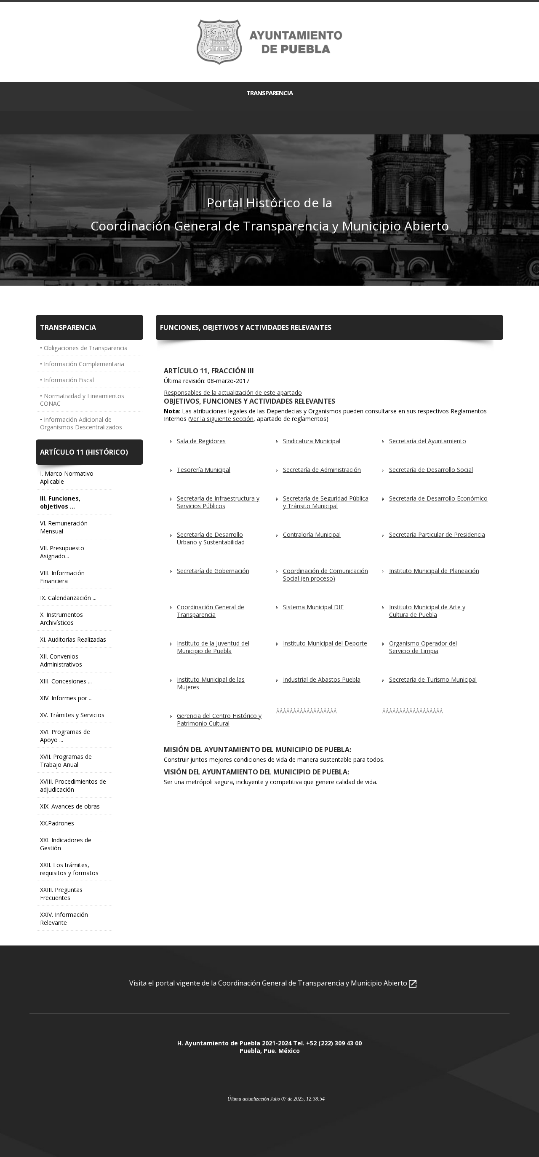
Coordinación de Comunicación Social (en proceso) (325, 574)
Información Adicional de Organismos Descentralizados (81, 423)
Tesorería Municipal (203, 470)
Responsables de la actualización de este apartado (233, 392)
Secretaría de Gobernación (213, 571)
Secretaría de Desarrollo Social (431, 470)
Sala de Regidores (201, 441)
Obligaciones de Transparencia (86, 348)
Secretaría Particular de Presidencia (437, 534)
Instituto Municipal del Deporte (325, 643)
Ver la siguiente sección (221, 419)
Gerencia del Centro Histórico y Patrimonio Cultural (219, 719)
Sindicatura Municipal (311, 441)
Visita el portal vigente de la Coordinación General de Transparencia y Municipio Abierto (269, 983)
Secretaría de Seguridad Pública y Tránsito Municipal (325, 502)
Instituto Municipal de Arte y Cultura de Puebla (427, 611)
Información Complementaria (84, 364)
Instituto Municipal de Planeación (434, 571)
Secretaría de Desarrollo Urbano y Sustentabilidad (211, 538)
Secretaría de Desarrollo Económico (438, 498)
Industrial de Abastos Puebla (321, 679)
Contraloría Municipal (312, 534)
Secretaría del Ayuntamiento (427, 441)
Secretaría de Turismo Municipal (433, 679)
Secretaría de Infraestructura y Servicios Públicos (218, 502)
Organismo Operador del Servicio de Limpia (423, 647)
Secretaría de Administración (322, 470)
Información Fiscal (69, 380)
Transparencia (269, 92)
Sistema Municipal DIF (313, 607)
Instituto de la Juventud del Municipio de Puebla (213, 647)
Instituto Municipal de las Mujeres (211, 683)
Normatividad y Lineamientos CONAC (82, 399)
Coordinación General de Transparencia (210, 611)
